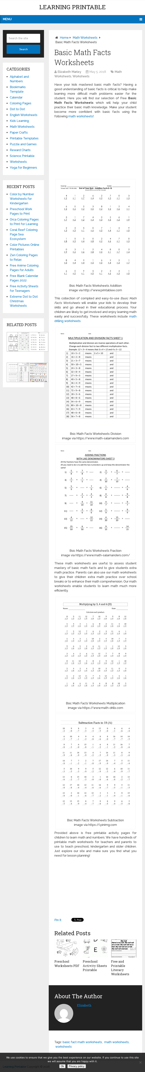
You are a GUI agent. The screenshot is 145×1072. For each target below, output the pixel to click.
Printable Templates (24, 138)
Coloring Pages (20, 103)
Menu (7, 19)
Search (23, 49)
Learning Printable (72, 7)
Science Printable (22, 156)
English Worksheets (23, 115)
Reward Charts (20, 150)
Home (64, 37)
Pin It (57, 920)
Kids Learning (19, 121)
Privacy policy (76, 1066)
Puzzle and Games (23, 144)
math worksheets (80, 116)
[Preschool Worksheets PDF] (67, 948)
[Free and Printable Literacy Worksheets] (124, 948)
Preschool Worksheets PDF (66, 963)
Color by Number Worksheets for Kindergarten (22, 198)
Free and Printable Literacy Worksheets (120, 967)
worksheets (63, 1046)
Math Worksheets (85, 37)
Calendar (16, 97)
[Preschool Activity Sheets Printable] (95, 948)
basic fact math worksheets (82, 1042)
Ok (62, 1066)
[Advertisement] (95, 148)
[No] (140, 1062)
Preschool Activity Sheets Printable (95, 965)
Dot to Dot (17, 109)
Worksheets (80, 76)
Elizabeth (84, 1005)
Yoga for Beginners (23, 167)
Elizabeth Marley (69, 72)
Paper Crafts (19, 132)
